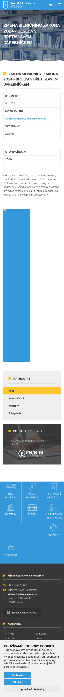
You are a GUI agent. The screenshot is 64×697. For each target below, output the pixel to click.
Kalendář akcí (16, 398)
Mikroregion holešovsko (53, 516)
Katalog (12, 638)
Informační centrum (53, 495)
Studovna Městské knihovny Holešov (25, 118)
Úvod (11, 633)
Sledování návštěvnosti (24, 612)
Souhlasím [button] (18, 675)
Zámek (32, 514)
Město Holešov (32, 495)
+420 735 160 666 (17, 585)
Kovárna (53, 534)
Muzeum (10, 514)
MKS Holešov (11, 495)
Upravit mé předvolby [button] (32, 689)
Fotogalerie (15, 413)
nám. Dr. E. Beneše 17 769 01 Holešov (22, 598)
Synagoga (10, 555)
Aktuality (14, 405)
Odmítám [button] (17, 682)
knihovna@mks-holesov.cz (22, 589)
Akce (11, 390)
